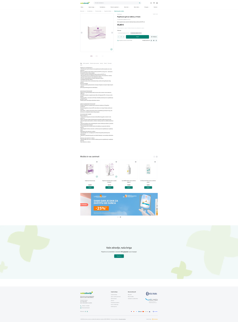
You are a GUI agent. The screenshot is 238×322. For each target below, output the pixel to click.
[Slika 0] (96, 33)
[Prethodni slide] (154, 157)
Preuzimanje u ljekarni (115, 302)
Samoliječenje (102, 7)
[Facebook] (85, 311)
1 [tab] (117, 217)
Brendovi (155, 7)
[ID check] (145, 311)
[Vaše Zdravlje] (85, 2)
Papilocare (119, 14)
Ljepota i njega (91, 7)
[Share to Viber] (154, 40)
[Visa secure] (149, 311)
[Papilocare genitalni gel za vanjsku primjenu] (109, 169)
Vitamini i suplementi (115, 7)
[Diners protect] (151, 311)
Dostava (112, 300)
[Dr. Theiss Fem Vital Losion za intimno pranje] (148, 169)
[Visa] (136, 311)
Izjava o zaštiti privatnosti (115, 296)
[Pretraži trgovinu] (139, 3)
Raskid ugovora (114, 306)
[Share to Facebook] (156, 40)
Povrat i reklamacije (114, 304)
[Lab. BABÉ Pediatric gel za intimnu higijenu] (129, 169)
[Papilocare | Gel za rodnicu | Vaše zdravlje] (151, 293)
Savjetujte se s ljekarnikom (133, 298)
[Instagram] (87, 311)
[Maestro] (131, 311)
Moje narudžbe (131, 296)
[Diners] (140, 311)
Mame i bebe (136, 7)
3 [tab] (120, 217)
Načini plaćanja (114, 298)
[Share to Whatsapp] (151, 40)
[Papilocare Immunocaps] (90, 169)
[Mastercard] (134, 311)
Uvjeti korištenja (114, 294)
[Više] (119, 204)
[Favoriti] (154, 3)
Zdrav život (126, 7)
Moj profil (129, 294)
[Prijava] (151, 3)
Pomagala (146, 7)
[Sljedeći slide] (157, 157)
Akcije (82, 7)
